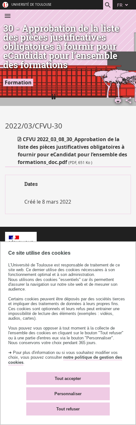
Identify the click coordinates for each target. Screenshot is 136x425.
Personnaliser (68, 393)
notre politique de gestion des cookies (65, 359)
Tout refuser (68, 409)
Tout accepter (68, 378)
